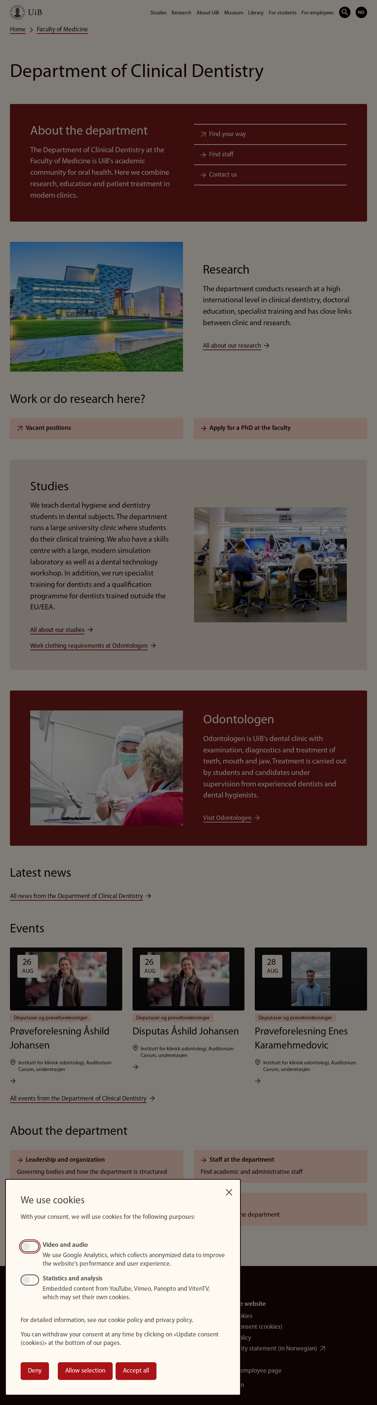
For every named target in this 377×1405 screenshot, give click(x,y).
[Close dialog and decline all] (229, 1189)
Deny (35, 1371)
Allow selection (85, 1371)
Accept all (136, 1371)
